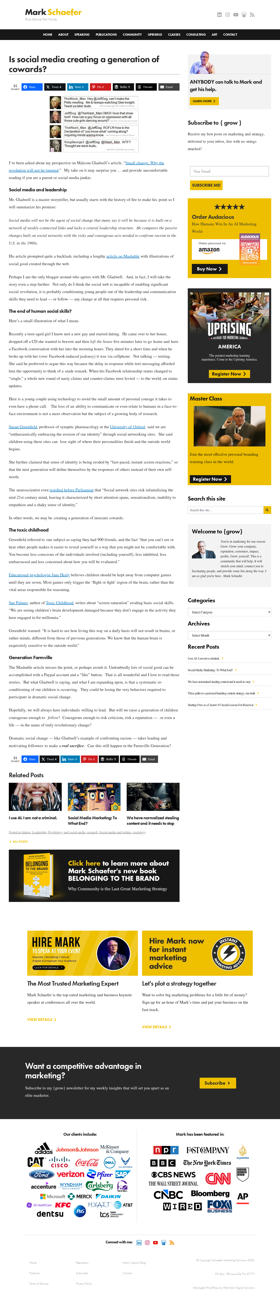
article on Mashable (123, 256)
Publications (106, 34)
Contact (230, 34)
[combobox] (226, 510)
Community (132, 34)
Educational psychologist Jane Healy (39, 574)
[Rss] (252, 14)
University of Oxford (127, 426)
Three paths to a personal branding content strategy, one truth (222, 693)
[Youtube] (235, 14)
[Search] (267, 510)
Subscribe (82, 1273)
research (92, 832)
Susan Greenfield (23, 426)
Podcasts (34, 1273)
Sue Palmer (18, 602)
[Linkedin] (219, 14)
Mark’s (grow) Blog (134, 1263)
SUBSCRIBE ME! (206, 185)
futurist (26, 832)
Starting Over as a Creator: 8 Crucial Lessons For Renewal (221, 705)
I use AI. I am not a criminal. (204, 658)
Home (47, 34)
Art (214, 34)
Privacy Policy (84, 1284)
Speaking (81, 34)
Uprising (155, 34)
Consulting (196, 34)
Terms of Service (38, 1284)
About (63, 34)
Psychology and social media (66, 832)
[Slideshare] (244, 14)
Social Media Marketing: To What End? (210, 670)
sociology (139, 832)
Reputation (82, 1263)
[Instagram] (227, 14)
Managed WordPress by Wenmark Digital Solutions (224, 1288)
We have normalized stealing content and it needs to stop (219, 681)
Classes (174, 34)
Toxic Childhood (59, 602)
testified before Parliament (72, 490)
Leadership (39, 832)
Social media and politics (115, 832)
